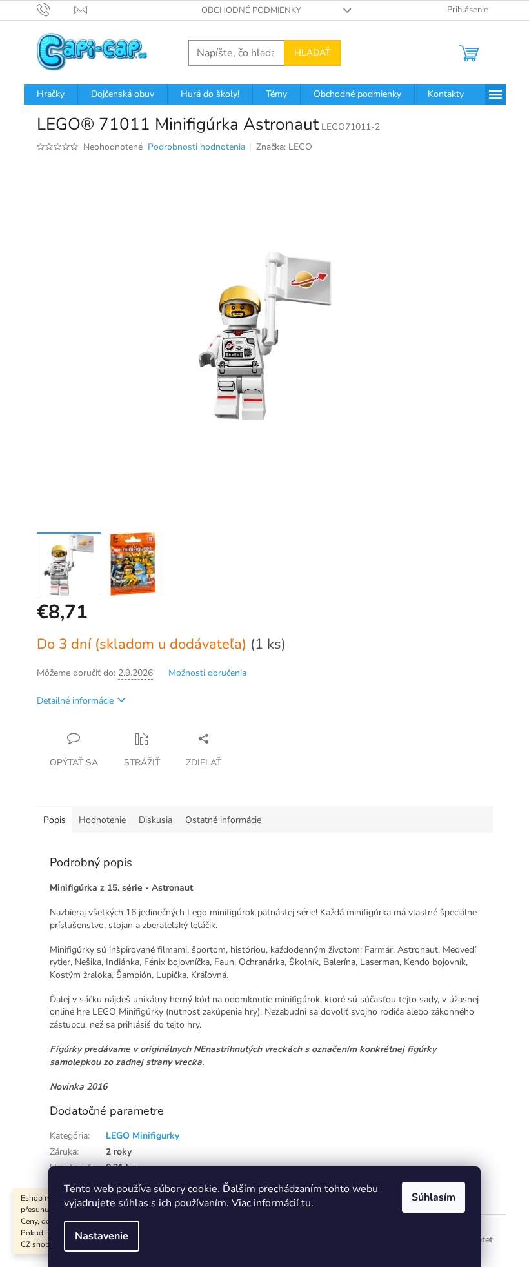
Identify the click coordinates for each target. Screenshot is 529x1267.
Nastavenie (101, 1236)
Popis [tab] (54, 820)
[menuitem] (50, 94)
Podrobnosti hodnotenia (196, 147)
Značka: (284, 147)
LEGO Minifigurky (142, 1136)
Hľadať (312, 52)
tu (306, 1203)
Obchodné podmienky (251, 10)
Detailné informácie (75, 700)
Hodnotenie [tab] (102, 820)
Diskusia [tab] (155, 820)
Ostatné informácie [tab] (223, 820)
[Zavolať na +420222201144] (56, 9)
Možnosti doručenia (207, 673)
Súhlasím (433, 1197)
